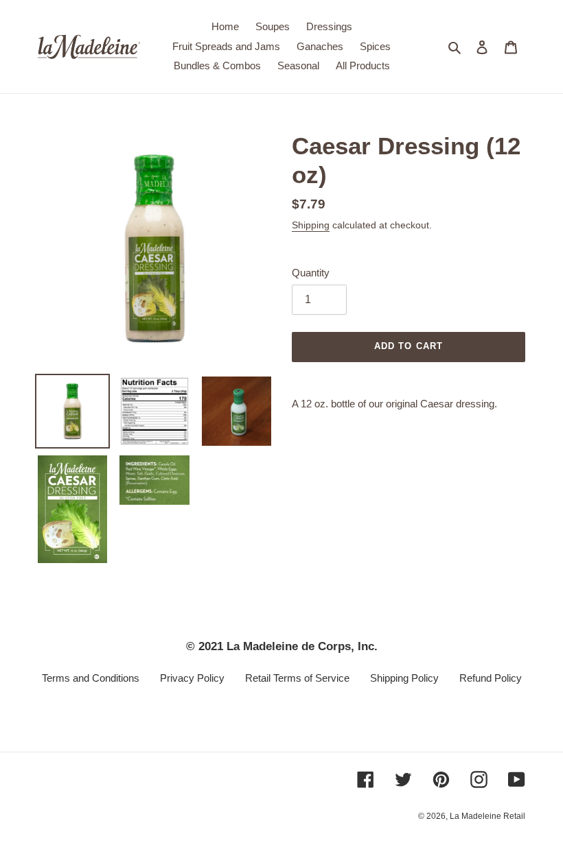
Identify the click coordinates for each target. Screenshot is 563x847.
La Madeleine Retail (487, 816)
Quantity (311, 272)
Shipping (311, 224)
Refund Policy (490, 678)
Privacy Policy (192, 678)
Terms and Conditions (90, 678)
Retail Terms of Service (297, 678)
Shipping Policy (404, 678)
